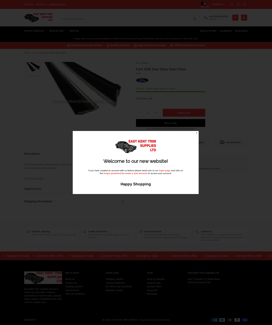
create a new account (136, 173)
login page (164, 170)
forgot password (113, 173)
